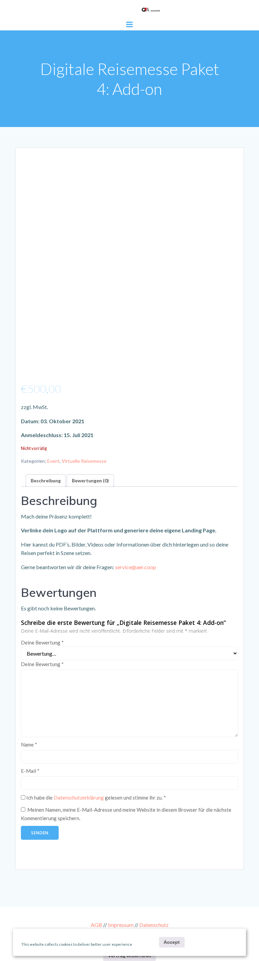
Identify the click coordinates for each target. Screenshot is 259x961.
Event (53, 461)
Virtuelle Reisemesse (84, 461)
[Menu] (129, 24)
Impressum (121, 924)
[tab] (46, 480)
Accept (172, 942)
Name (29, 744)
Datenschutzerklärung (79, 797)
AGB (96, 924)
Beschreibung (46, 480)
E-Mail (30, 771)
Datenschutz (154, 924)
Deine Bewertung (42, 642)
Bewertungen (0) (90, 480)
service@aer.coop (135, 567)
